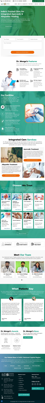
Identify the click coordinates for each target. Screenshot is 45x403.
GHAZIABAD (26, 365)
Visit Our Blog (28, 337)
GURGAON (12, 365)
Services (36, 4)
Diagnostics (25, 4)
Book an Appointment (32, 160)
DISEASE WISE (27, 368)
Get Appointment (24, 394)
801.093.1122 (9, 396)
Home (16, 4)
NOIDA (19, 365)
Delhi (6, 365)
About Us (20, 4)
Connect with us (36, 388)
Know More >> (7, 208)
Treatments (21, 384)
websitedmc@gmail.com (8, 398)
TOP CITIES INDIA (36, 365)
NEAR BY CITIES (17, 368)
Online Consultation (23, 390)
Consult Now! (8, 26)
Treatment (30, 4)
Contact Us (41, 4)
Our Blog (21, 386)
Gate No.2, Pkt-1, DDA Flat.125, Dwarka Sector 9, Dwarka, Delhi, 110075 (9, 386)
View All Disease (22, 233)
